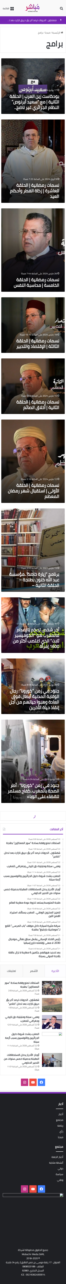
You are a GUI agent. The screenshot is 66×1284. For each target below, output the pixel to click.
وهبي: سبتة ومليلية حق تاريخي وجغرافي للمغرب (32, 20)
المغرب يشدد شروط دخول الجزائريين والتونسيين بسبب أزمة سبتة (22, 1038)
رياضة (60, 1125)
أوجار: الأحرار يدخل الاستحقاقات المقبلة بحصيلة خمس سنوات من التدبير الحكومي (21, 1058)
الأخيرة (55, 971)
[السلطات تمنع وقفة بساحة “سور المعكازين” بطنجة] (52, 988)
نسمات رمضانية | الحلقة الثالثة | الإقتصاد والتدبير (37, 343)
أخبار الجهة (57, 1157)
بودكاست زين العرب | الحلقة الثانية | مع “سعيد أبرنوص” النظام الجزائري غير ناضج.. (34, 102)
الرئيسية (56, 32)
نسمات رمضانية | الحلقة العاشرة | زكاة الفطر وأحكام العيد (34, 190)
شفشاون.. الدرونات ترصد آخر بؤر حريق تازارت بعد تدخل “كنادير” (22, 1001)
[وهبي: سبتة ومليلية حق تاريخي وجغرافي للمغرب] (52, 1022)
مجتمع (59, 1119)
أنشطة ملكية (56, 1162)
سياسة (59, 1174)
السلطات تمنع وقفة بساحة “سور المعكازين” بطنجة (22, 984)
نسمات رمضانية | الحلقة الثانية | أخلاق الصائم (37, 405)
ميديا (47, 32)
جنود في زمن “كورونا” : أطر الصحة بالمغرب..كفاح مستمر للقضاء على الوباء (33, 791)
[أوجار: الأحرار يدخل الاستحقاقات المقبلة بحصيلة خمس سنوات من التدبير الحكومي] (52, 1060)
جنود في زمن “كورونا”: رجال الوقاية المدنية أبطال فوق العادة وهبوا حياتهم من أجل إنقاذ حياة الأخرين (34, 699)
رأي (61, 1131)
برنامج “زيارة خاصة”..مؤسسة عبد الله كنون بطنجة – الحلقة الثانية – (34, 579)
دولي (60, 1168)
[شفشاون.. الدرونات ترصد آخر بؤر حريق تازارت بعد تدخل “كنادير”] (52, 1005)
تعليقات (11, 971)
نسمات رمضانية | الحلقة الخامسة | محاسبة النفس (36, 282)
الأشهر (34, 971)
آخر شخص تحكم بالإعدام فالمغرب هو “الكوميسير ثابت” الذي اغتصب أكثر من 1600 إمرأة (36, 638)
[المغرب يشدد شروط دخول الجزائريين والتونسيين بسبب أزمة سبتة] (52, 1039)
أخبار (60, 1114)
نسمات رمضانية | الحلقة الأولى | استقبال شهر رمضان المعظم (33, 490)
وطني (60, 1179)
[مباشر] (32, 8)
